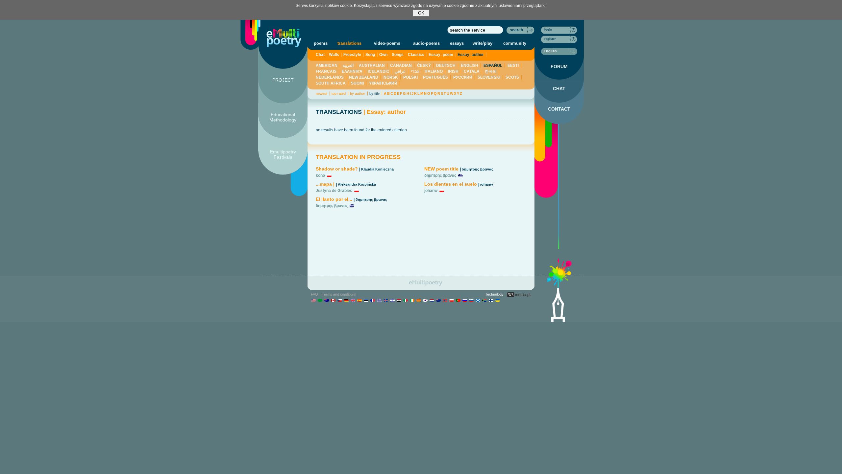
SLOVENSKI (489, 77)
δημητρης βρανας (371, 199)
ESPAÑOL (492, 65)
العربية (348, 65)
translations (349, 43)
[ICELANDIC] (385, 300)
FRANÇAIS (326, 71)
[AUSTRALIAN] (326, 300)
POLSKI (410, 77)
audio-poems (426, 43)
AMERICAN (326, 65)
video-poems (387, 43)
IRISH (453, 71)
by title (374, 93)
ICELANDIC (378, 71)
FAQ (314, 294)
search (516, 30)
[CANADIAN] (333, 300)
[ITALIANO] (405, 300)
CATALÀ (472, 71)
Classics (416, 54)
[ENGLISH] (352, 300)
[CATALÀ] (418, 300)
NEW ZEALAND (363, 77)
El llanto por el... (334, 199)
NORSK (391, 77)
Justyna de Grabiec (334, 190)
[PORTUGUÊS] (458, 300)
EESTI (513, 65)
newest (321, 93)
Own (383, 54)
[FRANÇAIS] (372, 300)
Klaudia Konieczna (377, 169)
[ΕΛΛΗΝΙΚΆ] (379, 300)
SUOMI (357, 83)
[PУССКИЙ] (464, 300)
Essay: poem (441, 54)
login (548, 29)
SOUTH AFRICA (331, 83)
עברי (415, 71)
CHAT (559, 88)
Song (370, 54)
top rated (339, 93)
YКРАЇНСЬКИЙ (383, 83)
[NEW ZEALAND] (438, 300)
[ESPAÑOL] (359, 300)
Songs (398, 54)
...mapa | (325, 184)
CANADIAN (401, 65)
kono (320, 175)
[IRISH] (411, 300)
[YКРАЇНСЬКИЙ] (497, 300)
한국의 (491, 71)
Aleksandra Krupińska (357, 184)
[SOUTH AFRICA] (484, 300)
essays (457, 43)
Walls (334, 54)
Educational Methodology (282, 117)
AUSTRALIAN (372, 65)
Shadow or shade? (337, 168)
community (514, 43)
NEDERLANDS (330, 77)
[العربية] (319, 300)
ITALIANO (434, 71)
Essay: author (471, 54)
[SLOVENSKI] (471, 300)
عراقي (400, 71)
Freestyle (352, 54)
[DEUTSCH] (346, 300)
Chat (320, 54)
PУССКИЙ (462, 77)
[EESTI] (365, 300)
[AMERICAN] (313, 300)
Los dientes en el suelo (450, 184)
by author (357, 93)
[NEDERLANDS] (431, 300)
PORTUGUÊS (435, 77)
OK (421, 13)
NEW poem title (441, 168)
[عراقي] (398, 300)
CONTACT (559, 109)
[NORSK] (444, 300)
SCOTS (512, 77)
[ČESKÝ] (339, 300)
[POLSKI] (451, 300)
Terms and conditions (339, 294)
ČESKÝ (424, 65)
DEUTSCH (446, 65)
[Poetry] (284, 38)
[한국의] (425, 300)
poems (321, 43)
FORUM (559, 66)
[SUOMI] (490, 300)
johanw (486, 184)
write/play (482, 43)
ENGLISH (469, 65)
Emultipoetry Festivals (283, 154)
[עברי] (392, 300)
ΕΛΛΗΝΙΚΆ (352, 71)
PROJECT (283, 80)
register (550, 38)
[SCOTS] (477, 300)
